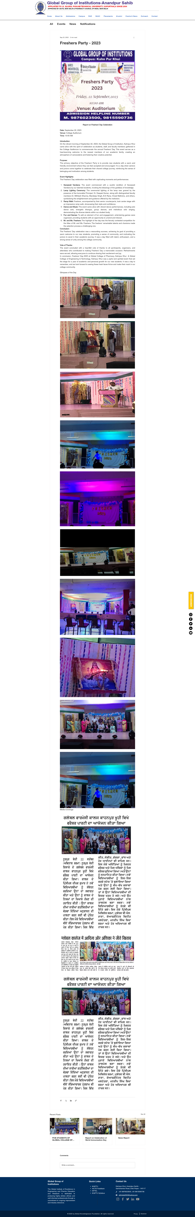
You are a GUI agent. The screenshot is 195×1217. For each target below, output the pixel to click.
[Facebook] (190, 619)
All (51, 23)
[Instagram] (190, 614)
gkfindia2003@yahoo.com (128, 1195)
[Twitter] (190, 623)
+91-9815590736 (138, 1192)
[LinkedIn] (190, 628)
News (72, 23)
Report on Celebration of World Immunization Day (96, 1139)
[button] (59, 16)
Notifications (87, 23)
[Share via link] (76, 1101)
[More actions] (134, 37)
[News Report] (130, 1126)
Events (61, 23)
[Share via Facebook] (61, 1101)
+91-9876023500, (125, 1192)
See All (143, 1114)
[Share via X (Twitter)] (66, 1101)
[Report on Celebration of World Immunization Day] (97, 1126)
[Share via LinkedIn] (71, 1101)
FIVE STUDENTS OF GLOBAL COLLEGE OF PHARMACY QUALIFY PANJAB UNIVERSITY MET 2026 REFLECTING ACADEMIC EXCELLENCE (63, 1139)
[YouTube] (190, 633)
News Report (123, 1138)
